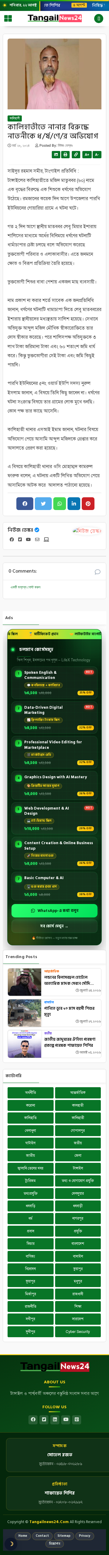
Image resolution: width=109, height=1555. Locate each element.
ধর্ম (30, 1218)
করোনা (30, 1105)
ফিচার (31, 1243)
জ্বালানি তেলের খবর (30, 1168)
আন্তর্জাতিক (51, 971)
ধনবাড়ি (30, 1206)
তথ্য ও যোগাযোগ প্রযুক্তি (78, 1180)
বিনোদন (30, 1268)
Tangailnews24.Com (49, 1522)
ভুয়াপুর (78, 1268)
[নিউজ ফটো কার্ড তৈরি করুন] (56, 154)
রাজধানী (77, 1294)
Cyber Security (78, 1331)
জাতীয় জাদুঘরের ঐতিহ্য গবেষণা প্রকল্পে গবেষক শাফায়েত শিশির (69, 1043)
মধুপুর (78, 1281)
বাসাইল (49, 1002)
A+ (87, 154)
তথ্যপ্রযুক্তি (31, 1193)
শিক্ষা (77, 1306)
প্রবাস (30, 1231)
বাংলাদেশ (77, 1243)
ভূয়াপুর (30, 1281)
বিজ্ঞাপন (54, 1543)
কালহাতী (78, 1105)
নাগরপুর (77, 1218)
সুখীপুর (30, 1331)
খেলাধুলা (30, 1130)
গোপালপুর (78, 1130)
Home (22, 1536)
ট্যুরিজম (30, 1180)
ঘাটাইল (30, 1143)
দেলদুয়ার (78, 1193)
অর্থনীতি (30, 1092)
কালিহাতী (15, 118)
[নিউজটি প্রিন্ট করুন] (65, 154)
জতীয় (48, 1033)
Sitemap (64, 1536)
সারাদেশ (78, 1319)
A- (97, 154)
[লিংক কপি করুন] (76, 154)
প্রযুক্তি (78, 1231)
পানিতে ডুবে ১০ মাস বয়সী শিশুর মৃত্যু (69, 1012)
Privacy (85, 1536)
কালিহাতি (30, 1117)
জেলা (77, 1155)
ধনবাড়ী (78, 1206)
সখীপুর (30, 1319)
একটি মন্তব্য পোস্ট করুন (25, 587)
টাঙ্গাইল (78, 1168)
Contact (42, 1536)
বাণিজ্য (30, 1256)
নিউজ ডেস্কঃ (20, 530)
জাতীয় (30, 1155)
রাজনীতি (30, 1306)
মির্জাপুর (30, 1294)
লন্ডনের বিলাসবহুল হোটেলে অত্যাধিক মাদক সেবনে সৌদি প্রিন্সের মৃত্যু (67, 981)
